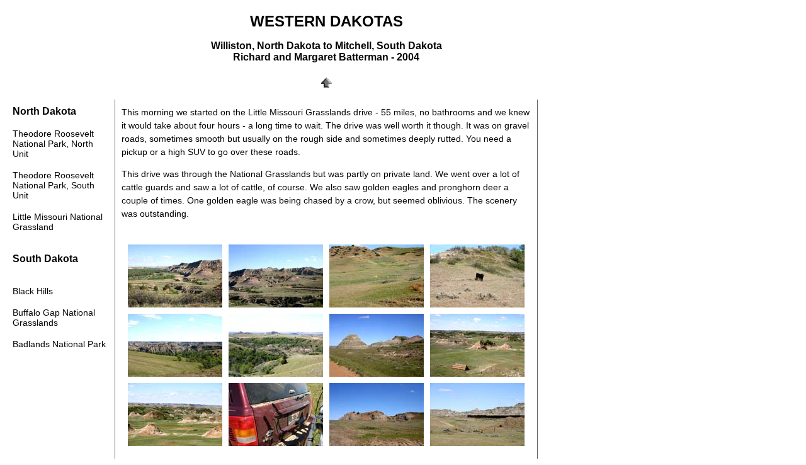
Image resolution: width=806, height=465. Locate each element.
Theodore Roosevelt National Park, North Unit (53, 144)
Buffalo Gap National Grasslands (54, 317)
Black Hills (33, 291)
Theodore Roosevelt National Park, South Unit (53, 185)
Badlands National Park (59, 344)
